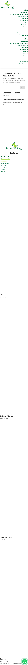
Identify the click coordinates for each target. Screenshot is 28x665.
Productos (24, 12)
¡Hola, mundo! (6, 95)
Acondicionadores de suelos (19, 14)
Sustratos (25, 29)
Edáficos (25, 22)
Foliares (25, 27)
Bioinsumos (24, 18)
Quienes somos (22, 33)
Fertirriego (24, 24)
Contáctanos (23, 35)
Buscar (22, 87)
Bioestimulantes (23, 16)
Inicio (26, 10)
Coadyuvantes (23, 20)
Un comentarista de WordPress (10, 102)
